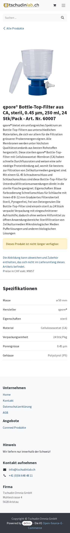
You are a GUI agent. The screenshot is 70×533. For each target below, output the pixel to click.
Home (7, 394)
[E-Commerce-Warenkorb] (54, 5)
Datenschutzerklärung (17, 406)
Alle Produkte (15, 28)
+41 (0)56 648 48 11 (21, 475)
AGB (5, 412)
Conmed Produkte (14, 427)
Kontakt (8, 400)
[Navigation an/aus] (63, 5)
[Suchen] (62, 18)
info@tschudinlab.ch (22, 469)
